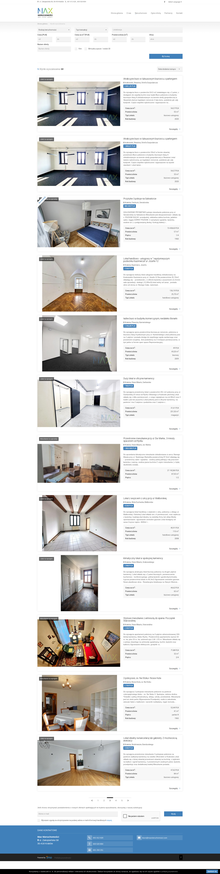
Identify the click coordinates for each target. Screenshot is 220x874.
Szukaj (167, 56)
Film (80, 49)
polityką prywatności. (170, 871)
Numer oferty (43, 44)
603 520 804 (81, 2)
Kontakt (179, 13)
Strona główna (117, 13)
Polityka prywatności (62, 858)
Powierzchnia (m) (120, 35)
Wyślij (173, 814)
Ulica (151, 35)
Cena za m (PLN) (82, 35)
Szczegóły (173, 129)
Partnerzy (168, 13)
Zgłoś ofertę (156, 13)
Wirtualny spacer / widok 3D (99, 49)
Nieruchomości (141, 13)
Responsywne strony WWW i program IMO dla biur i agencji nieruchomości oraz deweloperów (49, 857)
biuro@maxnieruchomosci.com (154, 838)
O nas (129, 13)
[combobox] (147, 29)
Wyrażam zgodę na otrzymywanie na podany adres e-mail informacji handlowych (77, 820)
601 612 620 (71, 2)
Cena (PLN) (42, 35)
